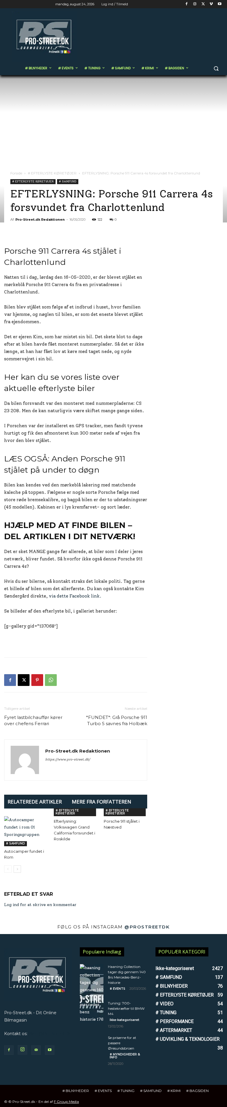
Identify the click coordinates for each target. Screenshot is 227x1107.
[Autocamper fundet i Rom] (26, 831)
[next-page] (17, 869)
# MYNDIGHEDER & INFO (125, 1055)
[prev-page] (8, 869)
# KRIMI (174, 1090)
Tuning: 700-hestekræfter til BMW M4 (126, 1008)
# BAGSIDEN (197, 1090)
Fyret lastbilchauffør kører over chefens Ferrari (33, 720)
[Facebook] (186, 4)
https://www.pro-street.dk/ (67, 759)
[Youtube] (219, 4)
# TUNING (125, 1090)
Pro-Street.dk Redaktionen (40, 219)
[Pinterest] (37, 680)
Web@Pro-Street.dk (50, 1033)
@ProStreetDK (147, 927)
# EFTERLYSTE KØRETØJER (52, 173)
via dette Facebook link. (75, 596)
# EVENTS (117, 989)
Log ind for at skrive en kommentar (40, 904)
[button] (216, 68)
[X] (203, 4)
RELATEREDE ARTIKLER (35, 801)
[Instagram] (195, 4)
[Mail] (36, 1050)
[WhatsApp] (51, 680)
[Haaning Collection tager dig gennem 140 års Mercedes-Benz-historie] (91, 993)
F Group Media (66, 1101)
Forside (16, 173)
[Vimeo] (211, 4)
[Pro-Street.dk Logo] (44, 36)
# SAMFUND (68, 181)
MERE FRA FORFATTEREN (101, 801)
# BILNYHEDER (75, 1090)
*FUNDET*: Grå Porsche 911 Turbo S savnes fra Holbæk (116, 720)
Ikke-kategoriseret (124, 1020)
